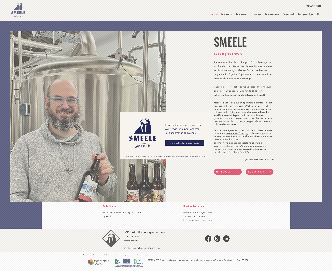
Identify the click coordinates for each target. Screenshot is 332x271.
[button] (184, 143)
